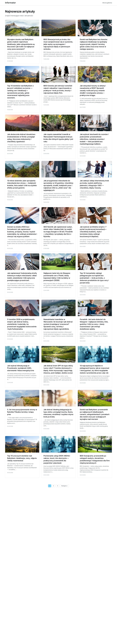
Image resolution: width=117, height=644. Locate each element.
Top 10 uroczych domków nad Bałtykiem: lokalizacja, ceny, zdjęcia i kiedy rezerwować (22, 458)
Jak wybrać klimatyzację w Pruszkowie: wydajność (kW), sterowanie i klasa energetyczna (20, 368)
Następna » (64, 485)
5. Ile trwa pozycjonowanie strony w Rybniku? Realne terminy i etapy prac (22, 412)
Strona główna (107, 3)
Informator (10, 2)
